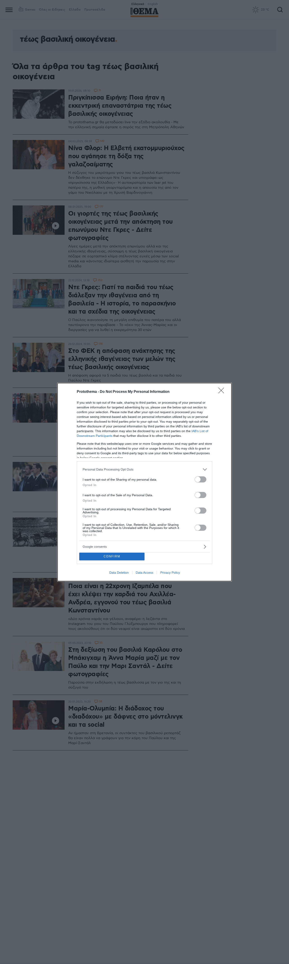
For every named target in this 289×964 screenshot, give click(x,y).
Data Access (144, 572)
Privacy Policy (170, 572)
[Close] (222, 392)
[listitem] (144, 469)
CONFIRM (112, 556)
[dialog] (144, 482)
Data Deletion (119, 572)
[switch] (200, 479)
